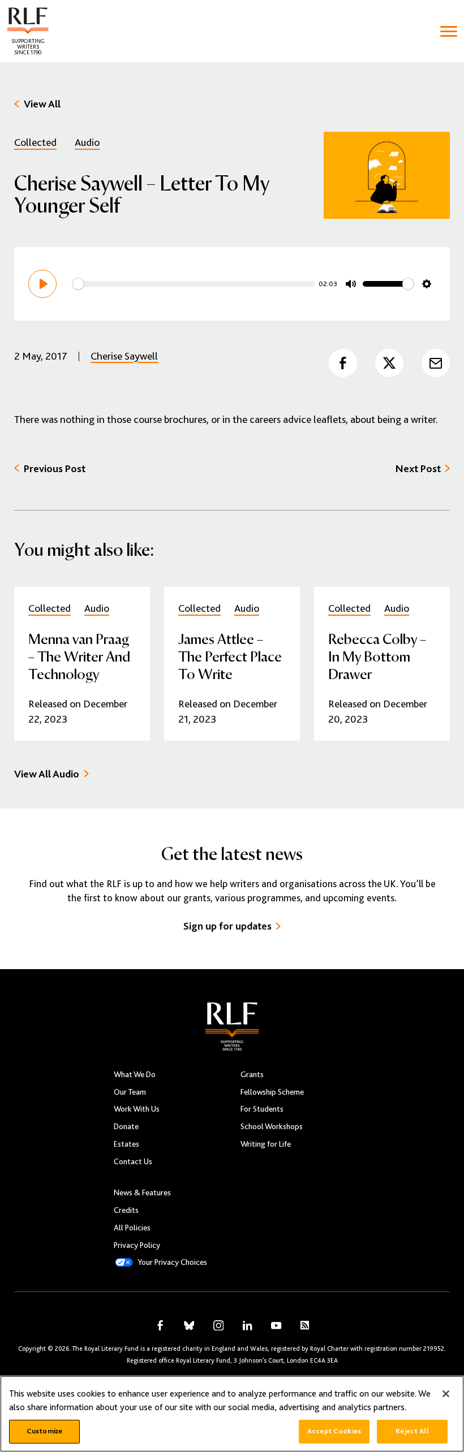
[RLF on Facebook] (160, 1325)
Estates (126, 1144)
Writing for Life (265, 1144)
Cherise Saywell (124, 355)
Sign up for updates (227, 925)
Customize (44, 1431)
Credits (126, 1210)
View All (42, 103)
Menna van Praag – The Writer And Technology (79, 656)
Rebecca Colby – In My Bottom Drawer (377, 656)
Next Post (418, 468)
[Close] (445, 1393)
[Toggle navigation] (448, 31)
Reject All (412, 1431)
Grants (252, 1074)
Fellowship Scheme (272, 1092)
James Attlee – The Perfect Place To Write (230, 656)
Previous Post (54, 468)
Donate (126, 1126)
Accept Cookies (334, 1431)
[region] (232, 1414)
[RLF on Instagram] (218, 1325)
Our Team (130, 1092)
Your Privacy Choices (172, 1262)
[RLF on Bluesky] (189, 1325)
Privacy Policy (137, 1245)
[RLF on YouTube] (276, 1325)
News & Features (142, 1192)
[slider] (193, 283)
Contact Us (133, 1161)
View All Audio (46, 773)
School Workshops (271, 1126)
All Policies (132, 1227)
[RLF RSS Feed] (305, 1325)
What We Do (135, 1074)
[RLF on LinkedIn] (247, 1325)
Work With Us (137, 1109)
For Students (261, 1109)
